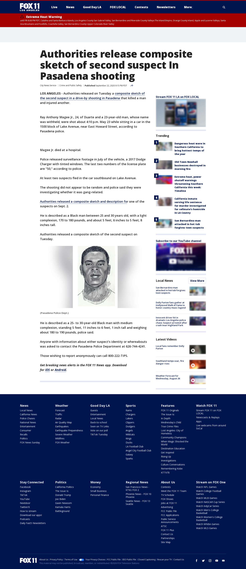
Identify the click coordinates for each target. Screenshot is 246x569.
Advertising (167, 507)
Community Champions (173, 437)
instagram (210, 560)
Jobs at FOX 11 (169, 503)
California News (28, 414)
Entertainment (27, 426)
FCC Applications (170, 515)
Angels (129, 430)
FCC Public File (169, 511)
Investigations (168, 460)
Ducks (129, 442)
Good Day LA (100, 406)
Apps (198, 421)
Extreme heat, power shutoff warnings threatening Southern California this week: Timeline (189, 183)
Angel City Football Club (138, 450)
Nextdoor (25, 503)
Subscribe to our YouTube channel (178, 241)
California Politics (64, 487)
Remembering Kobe (172, 468)
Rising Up (166, 456)
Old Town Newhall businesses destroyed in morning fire (190, 165)
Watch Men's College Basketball (207, 511)
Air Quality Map (63, 422)
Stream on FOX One (211, 482)
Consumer (25, 430)
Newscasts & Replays (208, 417)
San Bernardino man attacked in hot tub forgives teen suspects (189, 224)
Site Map (166, 542)
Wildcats (130, 434)
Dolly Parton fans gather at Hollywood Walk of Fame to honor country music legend (171, 305)
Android (60, 370)
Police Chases (27, 418)
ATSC (164, 526)
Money (95, 482)
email (223, 560)
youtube (216, 560)
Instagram (25, 491)
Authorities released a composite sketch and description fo (83, 201)
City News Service (48, 85)
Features (167, 406)
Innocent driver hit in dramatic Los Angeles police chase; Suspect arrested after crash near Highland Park (171, 321)
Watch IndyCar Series (207, 506)
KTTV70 (165, 472)
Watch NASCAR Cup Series (210, 502)
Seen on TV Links (99, 426)
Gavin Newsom (63, 503)
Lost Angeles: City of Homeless (172, 432)
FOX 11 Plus (167, 530)
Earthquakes (62, 426)
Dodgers (130, 426)
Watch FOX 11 (206, 406)
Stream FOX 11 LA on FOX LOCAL (177, 97)
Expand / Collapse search (224, 7)
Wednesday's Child (171, 422)
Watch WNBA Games (207, 524)
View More (197, 281)
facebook (196, 560)
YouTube (25, 499)
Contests (166, 487)
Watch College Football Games (208, 492)
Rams (129, 410)
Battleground (62, 511)
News (24, 406)
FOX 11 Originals (170, 410)
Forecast (60, 410)
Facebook (25, 487)
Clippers (130, 422)
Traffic (58, 414)
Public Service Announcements (170, 520)
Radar (58, 418)
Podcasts (25, 519)
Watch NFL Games (206, 487)
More (188, 7)
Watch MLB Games (206, 498)
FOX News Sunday (30, 442)
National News (28, 422)
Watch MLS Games (206, 528)
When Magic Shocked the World (174, 443)
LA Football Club (134, 446)
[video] (197, 349)
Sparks (129, 458)
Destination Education (173, 448)
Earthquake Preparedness (69, 430)
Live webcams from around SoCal (211, 427)
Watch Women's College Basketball (209, 518)
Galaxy (129, 454)
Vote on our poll (99, 430)
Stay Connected (32, 482)
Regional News (137, 482)
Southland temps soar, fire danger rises (170, 362)
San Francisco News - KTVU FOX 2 (137, 488)
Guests (94, 410)
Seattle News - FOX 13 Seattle (138, 502)
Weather (61, 406)
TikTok (23, 495)
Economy (95, 487)
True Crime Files (170, 426)
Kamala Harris (62, 507)
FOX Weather (62, 442)
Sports (131, 406)
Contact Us (167, 534)
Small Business (98, 491)
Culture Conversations (173, 464)
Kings (129, 438)
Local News (164, 281)
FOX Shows (167, 499)
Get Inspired (167, 452)
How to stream (28, 511)
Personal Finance (99, 495)
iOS (47, 370)
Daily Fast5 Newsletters (33, 523)
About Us (168, 482)
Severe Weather (63, 434)
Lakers (129, 418)
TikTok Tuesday (99, 434)
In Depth (165, 418)
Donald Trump (63, 495)
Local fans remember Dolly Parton (170, 347)
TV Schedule (167, 495)
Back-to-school (98, 422)
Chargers (130, 414)
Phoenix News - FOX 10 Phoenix (138, 495)
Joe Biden (60, 499)
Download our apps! (31, 515)
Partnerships (168, 538)
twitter (203, 560)
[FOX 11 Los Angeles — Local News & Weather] (31, 7)
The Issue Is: (168, 414)
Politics (24, 438)
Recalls (23, 434)
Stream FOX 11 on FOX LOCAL (208, 412)
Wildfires (59, 438)
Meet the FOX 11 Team (173, 491)
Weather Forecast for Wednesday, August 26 (168, 377)
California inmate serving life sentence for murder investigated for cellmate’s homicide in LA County (190, 205)
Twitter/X (25, 507)
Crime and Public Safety (70, 85)
